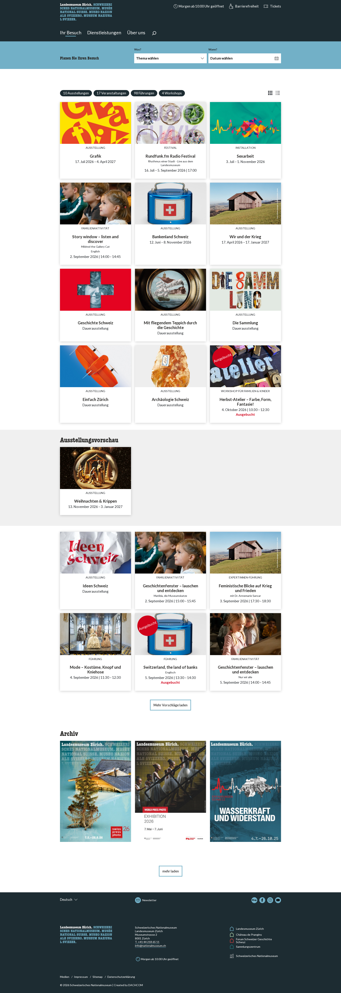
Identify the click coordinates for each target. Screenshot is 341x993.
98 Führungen (144, 93)
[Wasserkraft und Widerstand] (245, 791)
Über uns (136, 32)
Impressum (81, 976)
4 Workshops (172, 93)
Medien (64, 976)
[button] (198, 6)
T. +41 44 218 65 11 (147, 942)
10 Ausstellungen (76, 93)
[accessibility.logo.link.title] (86, 11)
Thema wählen (147, 58)
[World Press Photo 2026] (170, 791)
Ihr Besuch (70, 32)
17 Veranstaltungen (111, 93)
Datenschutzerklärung (121, 976)
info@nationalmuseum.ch (150, 945)
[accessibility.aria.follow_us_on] (254, 900)
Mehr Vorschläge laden (170, 705)
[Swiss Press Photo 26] (95, 791)
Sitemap (98, 976)
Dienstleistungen (104, 32)
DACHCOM (135, 985)
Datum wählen (221, 58)
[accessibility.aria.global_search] (154, 33)
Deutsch (66, 899)
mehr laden (170, 871)
